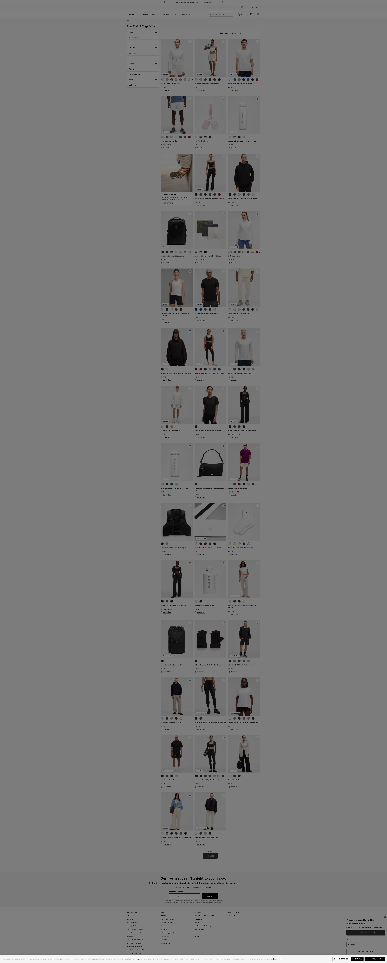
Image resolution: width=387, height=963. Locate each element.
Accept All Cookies (374, 959)
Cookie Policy (135, 959)
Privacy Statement (146, 959)
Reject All (357, 959)
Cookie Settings (341, 959)
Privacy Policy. (277, 959)
